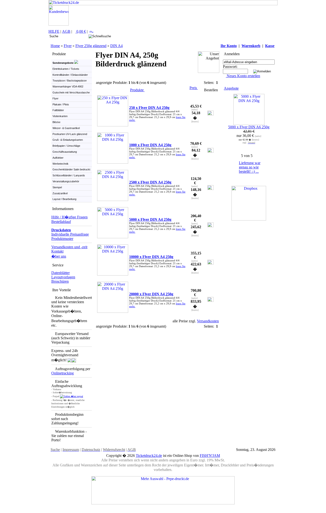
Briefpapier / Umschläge (66, 145)
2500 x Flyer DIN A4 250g (150, 182)
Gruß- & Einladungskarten (68, 139)
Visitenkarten (60, 116)
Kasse (269, 46)
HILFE (53, 31)
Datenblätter (60, 273)
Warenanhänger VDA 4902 (68, 86)
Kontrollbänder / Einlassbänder (70, 74)
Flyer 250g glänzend (90, 46)
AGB (66, 31)
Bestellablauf (61, 222)
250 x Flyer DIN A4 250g (149, 108)
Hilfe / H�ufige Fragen (69, 217)
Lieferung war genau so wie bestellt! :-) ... (249, 167)
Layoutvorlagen (63, 277)
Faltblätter (58, 110)
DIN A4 (116, 46)
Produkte (137, 90)
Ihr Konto (229, 46)
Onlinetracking (62, 373)
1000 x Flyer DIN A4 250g (150, 145)
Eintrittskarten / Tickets (66, 68)
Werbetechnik (60, 163)
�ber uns (58, 256)
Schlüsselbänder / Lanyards (69, 175)
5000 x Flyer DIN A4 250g (150, 219)
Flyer (68, 46)
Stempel (57, 187)
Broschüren (60, 281)
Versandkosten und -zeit (69, 247)
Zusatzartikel (60, 193)
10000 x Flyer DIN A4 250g (151, 257)
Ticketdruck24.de (149, 456)
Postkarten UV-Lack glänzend (70, 134)
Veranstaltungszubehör (66, 181)
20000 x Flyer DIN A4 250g (151, 294)
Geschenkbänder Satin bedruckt (71, 169)
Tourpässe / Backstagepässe (70, 80)
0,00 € (80, 31)
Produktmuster (62, 239)
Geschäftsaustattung (65, 151)
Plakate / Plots (61, 104)
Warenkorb (251, 46)
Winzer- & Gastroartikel (66, 128)
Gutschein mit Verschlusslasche (71, 92)
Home (55, 46)
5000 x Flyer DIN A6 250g (248, 127)
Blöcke (56, 122)
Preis (193, 88)
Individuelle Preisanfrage (70, 234)
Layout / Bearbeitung (64, 199)
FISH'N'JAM (210, 456)
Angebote (231, 88)
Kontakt (57, 251)
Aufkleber (58, 157)
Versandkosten (208, 321)
